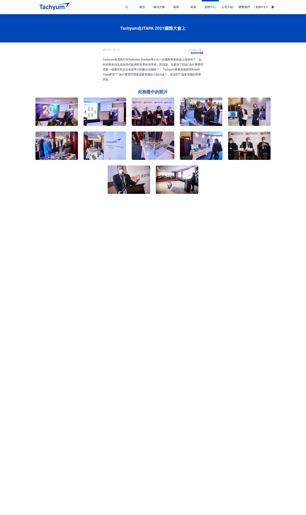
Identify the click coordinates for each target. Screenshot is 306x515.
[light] (273, 7)
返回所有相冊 (197, 53)
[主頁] (54, 7)
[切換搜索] (126, 7)
